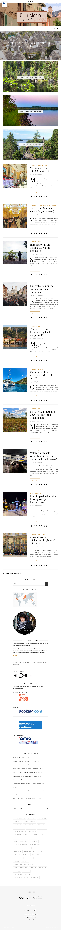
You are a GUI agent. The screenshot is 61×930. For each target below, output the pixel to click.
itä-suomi (31, 828)
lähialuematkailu (20, 844)
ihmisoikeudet (29, 824)
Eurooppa (33, 165)
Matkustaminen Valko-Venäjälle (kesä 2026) (43, 210)
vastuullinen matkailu (22, 874)
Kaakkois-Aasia (20, 831)
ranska (17, 854)
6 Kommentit (38, 505)
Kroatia (40, 326)
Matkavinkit (42, 205)
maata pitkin (35, 844)
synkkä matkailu (20, 867)
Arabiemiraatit (19, 818)
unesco (26, 871)
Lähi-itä (33, 841)
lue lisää (35, 192)
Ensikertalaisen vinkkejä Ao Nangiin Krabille (24, 798)
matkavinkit (38, 848)
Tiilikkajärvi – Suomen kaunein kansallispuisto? (25, 772)
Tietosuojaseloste (30, 905)
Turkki (17, 871)
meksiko (17, 851)
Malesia (27, 848)
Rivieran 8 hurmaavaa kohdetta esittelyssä (24, 776)
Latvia (33, 838)
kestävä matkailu (20, 834)
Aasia (32, 493)
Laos (16, 838)
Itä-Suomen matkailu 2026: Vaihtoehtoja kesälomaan (42, 414)
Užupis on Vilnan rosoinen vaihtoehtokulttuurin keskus (27, 765)
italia (41, 824)
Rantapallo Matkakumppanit (30, 914)
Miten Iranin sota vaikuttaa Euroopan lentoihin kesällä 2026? (43, 456)
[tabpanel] (30, 45)
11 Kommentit (39, 215)
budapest (42, 818)
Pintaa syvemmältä (46, 450)
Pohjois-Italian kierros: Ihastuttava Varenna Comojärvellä (28, 783)
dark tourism (31, 821)
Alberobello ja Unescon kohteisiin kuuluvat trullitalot (31, 44)
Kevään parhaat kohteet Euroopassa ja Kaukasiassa (43, 499)
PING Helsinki (30, 920)
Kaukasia (32, 831)
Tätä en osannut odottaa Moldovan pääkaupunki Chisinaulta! (29, 791)
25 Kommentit (39, 382)
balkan (31, 818)
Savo (16, 861)
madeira (17, 848)
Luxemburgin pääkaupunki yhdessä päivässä (42, 540)
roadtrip (36, 854)
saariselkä (18, 857)
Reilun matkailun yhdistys (30, 916)
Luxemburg (41, 534)
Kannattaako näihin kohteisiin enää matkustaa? (41, 289)
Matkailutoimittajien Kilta (30, 918)
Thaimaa (42, 867)
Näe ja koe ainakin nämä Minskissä (40, 169)
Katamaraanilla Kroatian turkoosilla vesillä (41, 375)
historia (17, 824)
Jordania (42, 828)
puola (40, 851)
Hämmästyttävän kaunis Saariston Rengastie (40, 247)
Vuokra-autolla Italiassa (19, 757)
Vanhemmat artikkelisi (12, 573)
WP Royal (12, 927)
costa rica (18, 821)
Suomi (40, 241)
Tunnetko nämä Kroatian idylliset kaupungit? (40, 332)
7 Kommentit (38, 174)
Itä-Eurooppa (19, 828)
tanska (33, 867)
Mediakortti (16, 656)
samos (38, 857)
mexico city (29, 851)
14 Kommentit (39, 338)
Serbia (25, 861)
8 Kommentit (39, 295)
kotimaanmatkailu (37, 834)
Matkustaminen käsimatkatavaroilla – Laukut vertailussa (28, 780)
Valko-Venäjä (42, 165)
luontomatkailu (20, 841)
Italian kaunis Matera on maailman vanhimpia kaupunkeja (28, 768)
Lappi (24, 838)
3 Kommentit (38, 254)
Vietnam (34, 877)
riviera (26, 854)
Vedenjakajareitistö (21, 877)
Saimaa (28, 857)
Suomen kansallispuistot (23, 864)
